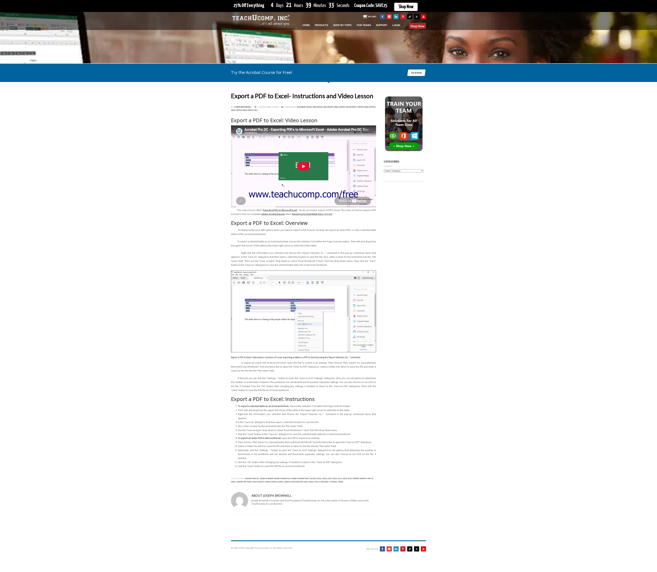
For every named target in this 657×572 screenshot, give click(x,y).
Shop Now (405, 6)
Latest (342, 107)
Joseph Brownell (243, 107)
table (311, 482)
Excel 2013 (322, 107)
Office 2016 (241, 110)
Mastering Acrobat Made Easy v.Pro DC (312, 214)
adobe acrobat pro (300, 478)
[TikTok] (409, 16)
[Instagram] (389, 16)
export (356, 478)
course (312, 478)
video (340, 482)
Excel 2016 (333, 107)
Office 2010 (362, 107)
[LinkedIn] (396, 16)
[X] (416, 16)
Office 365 (252, 110)
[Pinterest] (402, 16)
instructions (271, 482)
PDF (301, 482)
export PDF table (244, 482)
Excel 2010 (311, 107)
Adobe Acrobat (266, 478)
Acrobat (301, 107)
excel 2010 (327, 478)
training (324, 482)
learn (280, 482)
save (306, 482)
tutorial (333, 482)
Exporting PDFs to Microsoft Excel (280, 210)
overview (295, 482)
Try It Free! (416, 72)
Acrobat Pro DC (252, 478)
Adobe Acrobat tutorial (273, 214)
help (255, 482)
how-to (260, 482)
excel (319, 478)
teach (317, 482)
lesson (287, 482)
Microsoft (351, 107)
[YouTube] (423, 16)
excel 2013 (337, 478)
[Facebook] (382, 16)
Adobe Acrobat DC (282, 478)
